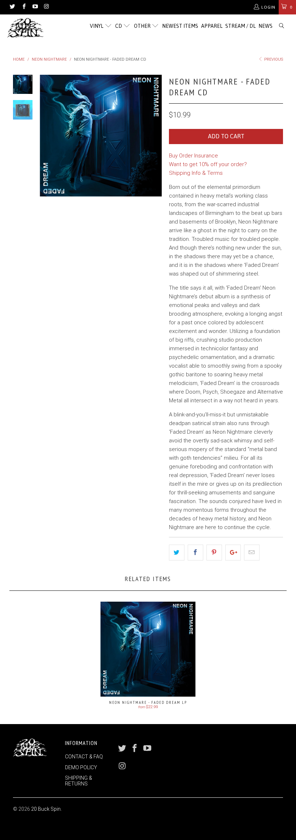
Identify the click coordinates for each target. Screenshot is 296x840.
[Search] (281, 26)
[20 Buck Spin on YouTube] (35, 7)
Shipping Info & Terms (196, 173)
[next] (155, 136)
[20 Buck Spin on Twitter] (12, 7)
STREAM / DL (240, 26)
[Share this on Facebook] (195, 552)
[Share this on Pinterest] (214, 552)
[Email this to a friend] (252, 552)
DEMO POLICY (81, 767)
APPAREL (211, 26)
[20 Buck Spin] (27, 28)
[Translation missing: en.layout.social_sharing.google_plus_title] (233, 552)
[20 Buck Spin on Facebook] (23, 7)
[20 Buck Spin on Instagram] (46, 7)
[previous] (46, 136)
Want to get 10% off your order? (208, 164)
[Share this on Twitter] (176, 552)
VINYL (97, 26)
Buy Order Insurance (193, 155)
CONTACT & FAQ (84, 756)
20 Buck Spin (46, 809)
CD (119, 26)
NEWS (265, 26)
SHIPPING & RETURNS (78, 780)
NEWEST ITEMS (180, 26)
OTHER (143, 26)
